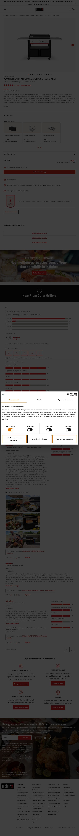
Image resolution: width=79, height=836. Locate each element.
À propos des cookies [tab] (65, 400)
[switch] (30, 429)
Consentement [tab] (14, 400)
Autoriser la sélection (39, 439)
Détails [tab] (39, 400)
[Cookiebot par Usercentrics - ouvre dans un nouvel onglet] (68, 394)
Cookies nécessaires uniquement (14, 439)
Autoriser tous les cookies (64, 439)
